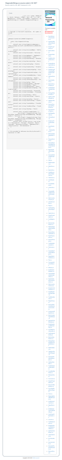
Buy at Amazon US (48, 31)
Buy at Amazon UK (49, 32)
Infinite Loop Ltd (36, 457)
